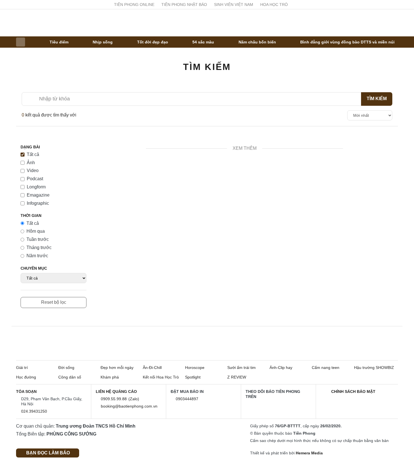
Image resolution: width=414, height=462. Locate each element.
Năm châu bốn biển (257, 42)
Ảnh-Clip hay (281, 367)
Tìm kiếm (207, 67)
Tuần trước (37, 239)
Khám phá (110, 377)
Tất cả (33, 154)
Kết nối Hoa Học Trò (161, 377)
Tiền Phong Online (150, 4)
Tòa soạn (26, 391)
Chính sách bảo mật (353, 391)
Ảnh (31, 162)
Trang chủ (20, 42)
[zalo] (295, 406)
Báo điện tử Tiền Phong (207, 23)
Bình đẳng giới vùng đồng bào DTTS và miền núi (347, 42)
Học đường (26, 377)
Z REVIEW (236, 377)
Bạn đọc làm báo (49, 452)
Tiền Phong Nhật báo (200, 4)
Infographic (38, 203)
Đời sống (66, 367)
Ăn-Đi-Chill (152, 367)
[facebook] (384, 4)
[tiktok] (280, 406)
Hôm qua (35, 231)
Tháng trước (39, 247)
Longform (36, 186)
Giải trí (22, 367)
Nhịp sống (103, 42)
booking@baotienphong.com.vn (130, 406)
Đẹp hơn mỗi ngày (117, 367)
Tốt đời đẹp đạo (152, 42)
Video (33, 170)
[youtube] (394, 4)
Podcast (35, 178)
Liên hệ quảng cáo (116, 391)
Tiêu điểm (59, 42)
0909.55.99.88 (115, 399)
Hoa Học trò (290, 4)
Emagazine (38, 195)
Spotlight (193, 377)
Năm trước (37, 255)
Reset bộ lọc (53, 302)
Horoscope (194, 367)
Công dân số (69, 377)
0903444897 (188, 399)
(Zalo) (135, 399)
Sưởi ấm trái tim (241, 367)
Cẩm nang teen (325, 367)
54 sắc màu (203, 42)
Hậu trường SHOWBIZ (374, 367)
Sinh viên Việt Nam (249, 4)
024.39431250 (35, 411)
